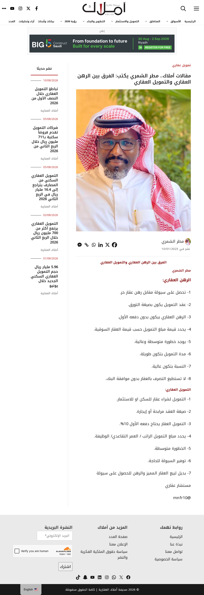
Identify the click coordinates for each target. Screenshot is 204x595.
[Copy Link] (86, 244)
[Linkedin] (100, 244)
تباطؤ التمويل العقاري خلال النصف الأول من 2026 (44, 96)
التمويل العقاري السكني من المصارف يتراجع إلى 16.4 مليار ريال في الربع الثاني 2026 (44, 187)
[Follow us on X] (28, 9)
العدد (11, 21)
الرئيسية (190, 21)
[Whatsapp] (93, 244)
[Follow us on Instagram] (20, 9)
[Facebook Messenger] (79, 244)
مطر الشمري (173, 241)
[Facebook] (114, 244)
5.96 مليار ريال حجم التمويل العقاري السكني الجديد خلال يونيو (44, 276)
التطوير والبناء (96, 21)
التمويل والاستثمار (127, 21)
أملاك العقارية (49, 110)
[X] (107, 244)
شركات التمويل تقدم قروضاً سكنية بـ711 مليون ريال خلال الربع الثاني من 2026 (45, 139)
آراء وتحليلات (26, 21)
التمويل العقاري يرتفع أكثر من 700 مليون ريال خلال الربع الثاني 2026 (44, 233)
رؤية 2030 (70, 21)
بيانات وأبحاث (46, 21)
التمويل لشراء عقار (169, 399)
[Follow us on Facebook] (36, 9)
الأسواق (176, 21)
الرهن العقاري (177, 280)
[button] (183, 9)
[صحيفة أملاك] (104, 9)
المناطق (154, 21)
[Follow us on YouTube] (12, 9)
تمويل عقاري (181, 65)
